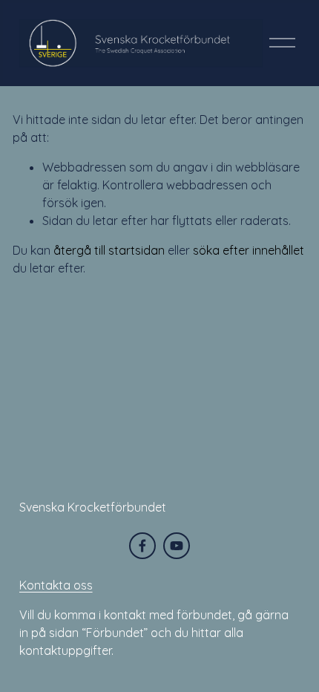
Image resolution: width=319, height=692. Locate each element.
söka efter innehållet (248, 250)
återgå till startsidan (109, 250)
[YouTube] (176, 545)
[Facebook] (142, 545)
